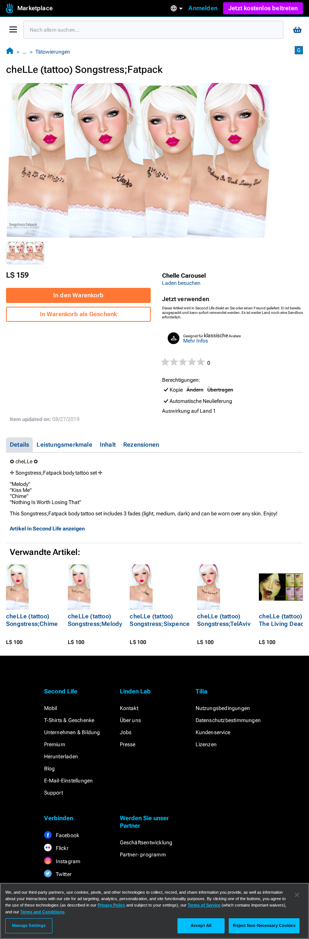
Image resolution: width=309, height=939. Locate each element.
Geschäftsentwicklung (146, 842)
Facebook (67, 835)
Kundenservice (213, 732)
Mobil (50, 708)
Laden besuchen (181, 283)
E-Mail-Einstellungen (68, 781)
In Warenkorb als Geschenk (78, 314)
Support (53, 793)
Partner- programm (143, 854)
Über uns (130, 720)
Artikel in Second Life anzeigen (47, 529)
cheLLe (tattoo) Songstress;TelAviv (224, 620)
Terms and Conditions (42, 912)
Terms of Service (204, 905)
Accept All (201, 925)
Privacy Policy (111, 905)
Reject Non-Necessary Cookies (264, 925)
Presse (128, 744)
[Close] (297, 895)
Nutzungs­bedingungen (223, 708)
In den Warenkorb (78, 295)
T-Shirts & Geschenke (69, 720)
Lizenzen (206, 744)
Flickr (62, 848)
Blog (49, 768)
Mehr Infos (195, 341)
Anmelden (202, 8)
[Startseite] (10, 51)
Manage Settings (29, 925)
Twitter (63, 874)
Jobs (126, 732)
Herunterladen (61, 756)
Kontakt (129, 708)
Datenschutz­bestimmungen (228, 720)
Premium (54, 744)
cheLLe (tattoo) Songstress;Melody (95, 620)
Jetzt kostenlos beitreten (263, 8)
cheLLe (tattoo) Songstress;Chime (32, 620)
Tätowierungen (52, 52)
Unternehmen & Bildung (72, 732)
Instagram (68, 861)
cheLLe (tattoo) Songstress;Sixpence (160, 620)
